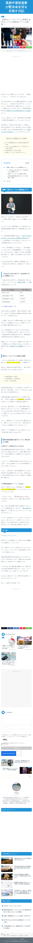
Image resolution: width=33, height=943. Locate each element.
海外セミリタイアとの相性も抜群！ (17, 173)
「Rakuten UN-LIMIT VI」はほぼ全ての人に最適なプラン (18, 170)
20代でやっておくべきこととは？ (12, 905)
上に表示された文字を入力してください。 (13, 743)
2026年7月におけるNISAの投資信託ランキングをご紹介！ (16, 921)
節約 (3, 16)
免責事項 (22, 939)
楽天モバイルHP (8, 306)
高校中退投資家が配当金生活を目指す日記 (17, 7)
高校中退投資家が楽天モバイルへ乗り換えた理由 (18, 176)
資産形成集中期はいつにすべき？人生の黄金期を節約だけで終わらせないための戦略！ (17, 911)
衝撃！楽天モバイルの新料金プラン (17, 167)
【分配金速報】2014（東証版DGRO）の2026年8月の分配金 (16, 927)
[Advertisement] (16, 74)
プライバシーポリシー (13, 939)
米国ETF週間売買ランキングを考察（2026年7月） (17, 916)
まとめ (9, 181)
